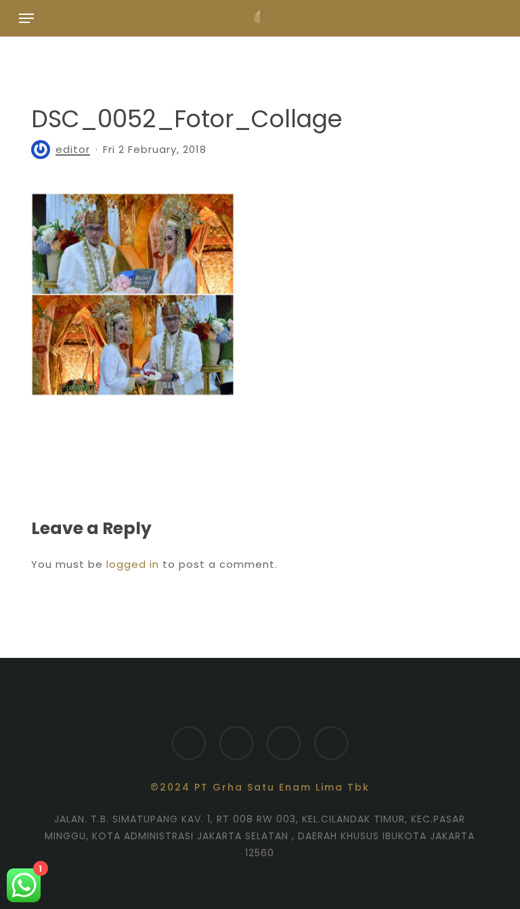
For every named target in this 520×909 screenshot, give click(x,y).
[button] (26, 18)
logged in (132, 564)
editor (73, 149)
